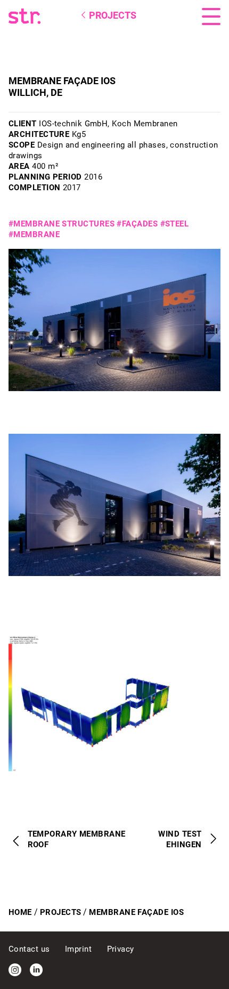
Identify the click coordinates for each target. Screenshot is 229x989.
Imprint (79, 949)
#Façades (137, 224)
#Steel (174, 224)
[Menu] (211, 17)
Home (20, 912)
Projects (60, 912)
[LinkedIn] (36, 969)
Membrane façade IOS (136, 912)
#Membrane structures (61, 224)
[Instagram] (15, 969)
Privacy (120, 949)
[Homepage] (50, 16)
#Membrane (34, 234)
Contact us (30, 949)
